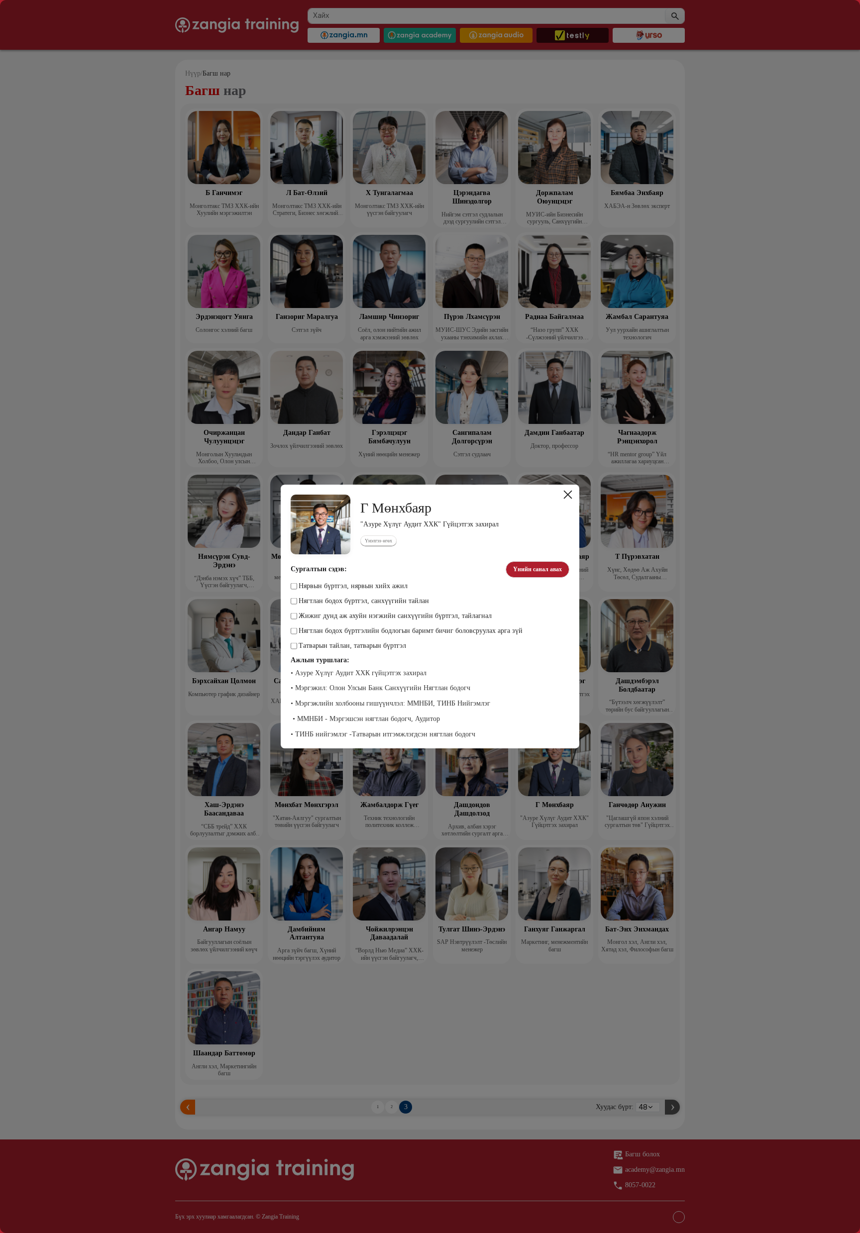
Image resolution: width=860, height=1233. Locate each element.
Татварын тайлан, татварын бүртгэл (352, 645)
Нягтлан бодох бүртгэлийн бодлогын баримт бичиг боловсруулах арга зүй (411, 630)
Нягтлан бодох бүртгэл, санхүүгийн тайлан (364, 601)
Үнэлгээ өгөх (378, 540)
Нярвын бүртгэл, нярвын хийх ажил (353, 586)
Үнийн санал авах (537, 569)
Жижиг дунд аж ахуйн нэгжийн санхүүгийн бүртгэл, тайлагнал (395, 616)
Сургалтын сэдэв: (319, 569)
